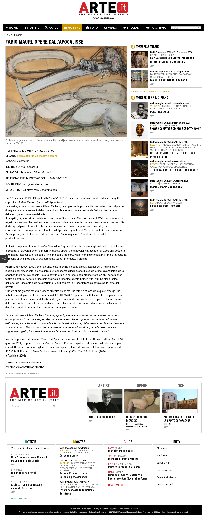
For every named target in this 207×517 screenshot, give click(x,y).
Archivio (159, 27)
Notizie (33, 27)
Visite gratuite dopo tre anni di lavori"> (30, 455)
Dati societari (74, 509)
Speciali (133, 27)
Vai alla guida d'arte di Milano (24, 366)
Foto (94, 27)
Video (112, 27)
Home (13, 27)
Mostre (74, 27)
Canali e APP (163, 462)
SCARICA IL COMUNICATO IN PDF (23, 362)
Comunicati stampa (166, 477)
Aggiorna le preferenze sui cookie (124, 509)
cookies (105, 509)
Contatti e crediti (165, 484)
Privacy (96, 509)
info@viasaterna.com (35, 184)
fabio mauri (13, 373)
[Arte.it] (103, 8)
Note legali (86, 509)
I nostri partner (164, 470)
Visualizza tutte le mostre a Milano (37, 156)
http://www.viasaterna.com (42, 189)
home (8, 35)
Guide (53, 27)
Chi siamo (162, 448)
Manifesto (162, 455)
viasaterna (31, 373)
